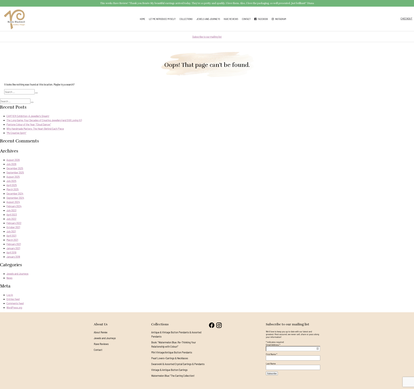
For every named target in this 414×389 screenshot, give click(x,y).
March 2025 (12, 189)
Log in (9, 294)
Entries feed (13, 299)
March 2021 (12, 239)
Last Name (271, 363)
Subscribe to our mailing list (207, 36)
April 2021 (11, 235)
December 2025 (14, 168)
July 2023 (11, 210)
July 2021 (11, 231)
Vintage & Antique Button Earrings (169, 369)
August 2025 (13, 176)
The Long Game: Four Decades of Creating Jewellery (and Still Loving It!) (44, 120)
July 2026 (11, 164)
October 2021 (13, 227)
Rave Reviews (231, 18)
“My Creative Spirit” (16, 132)
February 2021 (13, 244)
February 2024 (14, 206)
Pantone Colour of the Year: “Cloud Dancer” (28, 124)
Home (142, 18)
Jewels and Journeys (208, 18)
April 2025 (11, 185)
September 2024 (15, 197)
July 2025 (11, 180)
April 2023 (11, 214)
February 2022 (13, 223)
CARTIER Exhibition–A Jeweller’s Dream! (27, 116)
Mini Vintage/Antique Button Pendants (171, 352)
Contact (246, 18)
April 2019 (11, 252)
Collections (186, 18)
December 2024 (14, 193)
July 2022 (11, 218)
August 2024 (13, 201)
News (9, 277)
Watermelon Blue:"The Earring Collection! (172, 375)
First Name (271, 354)
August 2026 (13, 159)
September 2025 (15, 172)
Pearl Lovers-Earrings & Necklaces (169, 358)
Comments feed (15, 303)
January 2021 (13, 248)
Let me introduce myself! (162, 18)
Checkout (406, 18)
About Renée (100, 332)
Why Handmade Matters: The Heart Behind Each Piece (35, 128)
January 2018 (13, 256)
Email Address (273, 344)
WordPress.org (14, 307)
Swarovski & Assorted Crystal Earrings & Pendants (178, 364)
